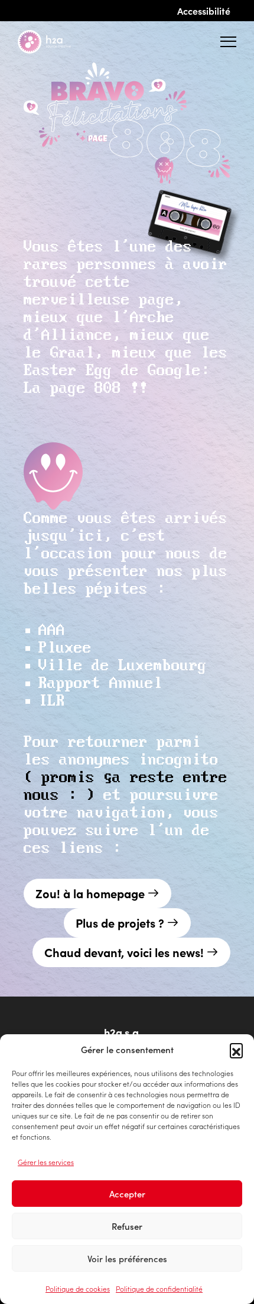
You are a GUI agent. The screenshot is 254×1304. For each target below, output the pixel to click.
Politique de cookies (77, 1288)
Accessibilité (203, 10)
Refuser (127, 1226)
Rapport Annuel (100, 683)
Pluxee (65, 648)
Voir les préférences (127, 1258)
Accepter (127, 1193)
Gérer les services (46, 1162)
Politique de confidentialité (159, 1288)
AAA (51, 630)
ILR (51, 701)
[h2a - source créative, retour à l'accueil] (54, 42)
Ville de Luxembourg (122, 666)
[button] (236, 1049)
